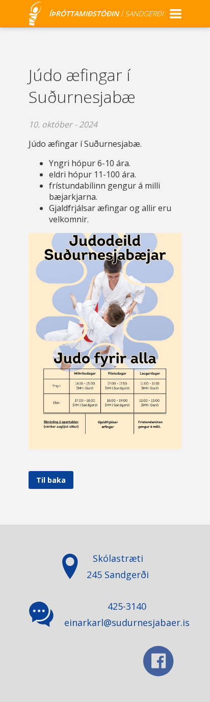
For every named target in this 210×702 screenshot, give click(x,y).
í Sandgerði (106, 13)
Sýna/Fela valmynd (175, 13)
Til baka (51, 480)
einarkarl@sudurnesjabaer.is (127, 622)
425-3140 (127, 606)
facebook (158, 661)
